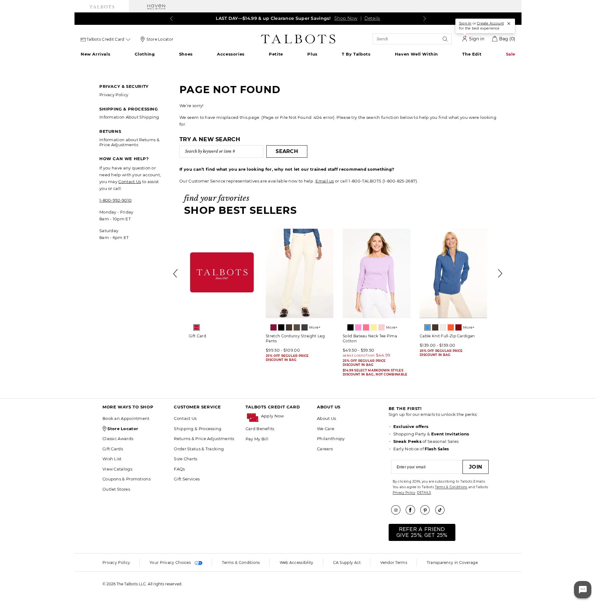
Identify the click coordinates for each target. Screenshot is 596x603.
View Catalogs (117, 468)
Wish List (112, 458)
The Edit (471, 54)
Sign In (465, 23)
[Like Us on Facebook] (412, 510)
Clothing (145, 54)
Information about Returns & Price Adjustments (129, 142)
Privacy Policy (113, 94)
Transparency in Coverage (452, 562)
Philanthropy (331, 438)
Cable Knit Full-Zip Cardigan (447, 336)
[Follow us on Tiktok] (442, 510)
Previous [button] (176, 273)
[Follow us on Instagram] (398, 510)
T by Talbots (356, 54)
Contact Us (129, 181)
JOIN (475, 467)
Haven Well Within (416, 54)
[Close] (508, 23)
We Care (325, 428)
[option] (222, 286)
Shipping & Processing (197, 428)
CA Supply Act (347, 562)
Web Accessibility (297, 562)
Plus (312, 54)
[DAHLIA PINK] (366, 327)
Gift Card (197, 336)
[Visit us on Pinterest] (427, 510)
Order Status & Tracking (199, 448)
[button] (286, 416)
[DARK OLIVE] (297, 327)
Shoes (186, 54)
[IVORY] (443, 327)
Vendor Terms (393, 562)
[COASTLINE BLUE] (427, 327)
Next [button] (500, 273)
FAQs (179, 468)
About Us (326, 418)
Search (287, 151)
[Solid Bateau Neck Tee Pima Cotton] (376, 273)
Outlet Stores (116, 489)
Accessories (231, 54)
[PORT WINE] (458, 327)
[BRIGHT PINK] (358, 327)
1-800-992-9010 (115, 200)
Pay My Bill (257, 438)
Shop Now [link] (344, 18)
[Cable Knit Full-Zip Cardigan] (453, 273)
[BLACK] (281, 327)
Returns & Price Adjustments (204, 438)
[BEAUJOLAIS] (273, 327)
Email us (324, 180)
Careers (325, 448)
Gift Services (187, 478)
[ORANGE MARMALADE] (451, 327)
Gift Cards (112, 448)
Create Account (490, 23)
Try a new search (209, 139)
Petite (276, 54)
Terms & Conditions (451, 487)
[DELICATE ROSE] (381, 327)
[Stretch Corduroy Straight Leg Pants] (299, 273)
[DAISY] (374, 327)
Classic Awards (117, 438)
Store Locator (160, 39)
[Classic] (196, 327)
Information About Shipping (129, 117)
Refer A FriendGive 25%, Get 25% (422, 532)
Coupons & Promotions (126, 478)
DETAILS (424, 493)
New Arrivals (95, 54)
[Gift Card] (222, 273)
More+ (315, 327)
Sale (510, 54)
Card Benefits (260, 428)
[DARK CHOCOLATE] (289, 327)
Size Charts (185, 458)
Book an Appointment (126, 418)
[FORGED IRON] (304, 327)
